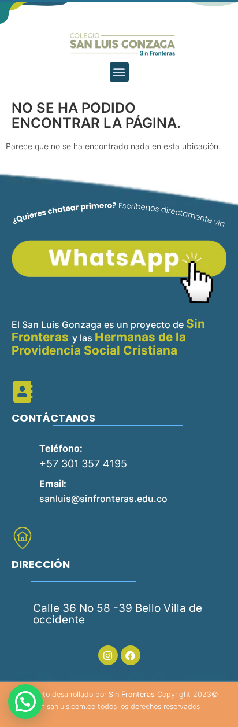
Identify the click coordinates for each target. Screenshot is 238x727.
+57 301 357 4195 (83, 463)
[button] (119, 72)
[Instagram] (108, 655)
